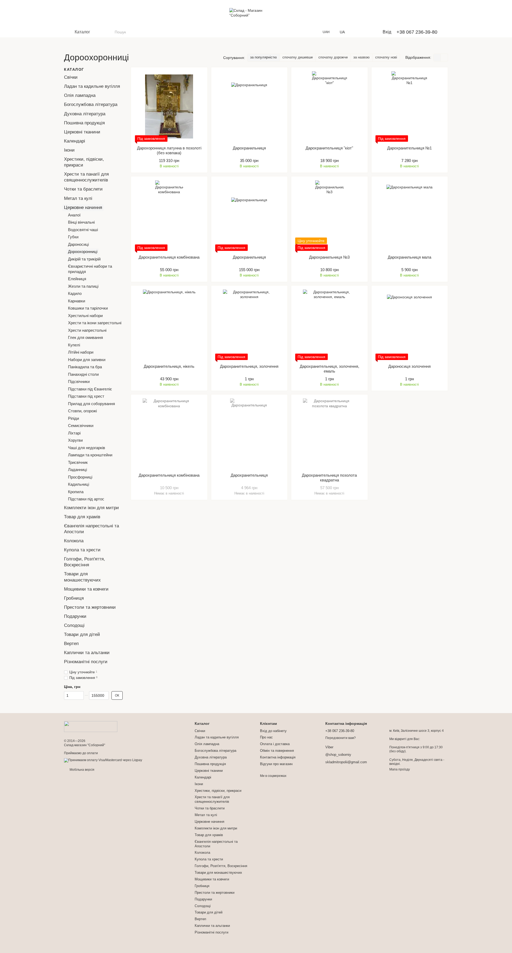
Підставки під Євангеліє (90, 388)
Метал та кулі (78, 198)
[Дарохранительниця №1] (409, 106)
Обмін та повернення (277, 751)
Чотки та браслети (83, 189)
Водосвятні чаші (83, 229)
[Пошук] (110, 32)
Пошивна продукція (84, 122)
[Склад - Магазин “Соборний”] (90, 726)
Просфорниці (80, 476)
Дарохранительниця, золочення (249, 366)
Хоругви (75, 440)
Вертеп (71, 643)
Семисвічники (80, 425)
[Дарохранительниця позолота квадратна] (329, 433)
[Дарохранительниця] (249, 433)
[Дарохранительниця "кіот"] (329, 106)
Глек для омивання (85, 337)
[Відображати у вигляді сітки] (437, 57)
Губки (73, 237)
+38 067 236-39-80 (417, 32)
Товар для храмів (82, 516)
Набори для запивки (86, 359)
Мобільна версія (81, 770)
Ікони (69, 150)
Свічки (71, 77)
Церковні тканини (82, 132)
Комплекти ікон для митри (91, 507)
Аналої (74, 214)
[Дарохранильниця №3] (329, 215)
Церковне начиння (83, 207)
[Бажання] (357, 32)
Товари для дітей (82, 634)
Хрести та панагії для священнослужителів (212, 799)
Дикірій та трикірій (84, 258)
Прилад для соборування (91, 403)
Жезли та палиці (83, 286)
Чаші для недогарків (86, 447)
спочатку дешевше (297, 57)
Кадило (75, 293)
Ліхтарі (74, 432)
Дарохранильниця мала (409, 257)
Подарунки (75, 616)
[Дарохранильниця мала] (409, 215)
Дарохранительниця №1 (409, 148)
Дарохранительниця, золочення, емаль (329, 368)
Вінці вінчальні (81, 222)
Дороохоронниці (82, 251)
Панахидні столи (83, 374)
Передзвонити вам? (340, 738)
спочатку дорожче (333, 57)
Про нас (266, 737)
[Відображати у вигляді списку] (444, 57)
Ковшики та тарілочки (88, 308)
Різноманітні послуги (85, 661)
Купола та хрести (82, 549)
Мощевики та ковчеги (86, 588)
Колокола (73, 540)
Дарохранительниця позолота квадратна (329, 477)
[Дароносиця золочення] (409, 325)
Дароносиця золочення (409, 366)
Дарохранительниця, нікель (169, 366)
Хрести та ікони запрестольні (94, 323)
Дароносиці (78, 244)
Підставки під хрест (86, 396)
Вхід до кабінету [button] (273, 731)
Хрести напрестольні (87, 330)
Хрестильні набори (85, 315)
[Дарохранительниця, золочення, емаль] (329, 325)
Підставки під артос (86, 499)
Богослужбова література (90, 104)
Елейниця (77, 278)
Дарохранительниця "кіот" (329, 148)
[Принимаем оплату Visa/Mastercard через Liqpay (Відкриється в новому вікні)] (103, 760)
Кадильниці (78, 484)
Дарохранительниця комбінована (169, 257)
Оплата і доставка (275, 744)
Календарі (74, 141)
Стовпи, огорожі (82, 411)
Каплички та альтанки (87, 652)
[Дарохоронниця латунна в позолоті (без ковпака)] (169, 106)
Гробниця (74, 598)
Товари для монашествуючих (218, 873)
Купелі (74, 344)
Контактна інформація (277, 757)
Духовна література (84, 113)
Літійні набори (80, 352)
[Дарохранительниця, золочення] (249, 325)
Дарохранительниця (249, 475)
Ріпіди (73, 418)
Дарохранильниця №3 (329, 257)
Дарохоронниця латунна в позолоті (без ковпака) (169, 150)
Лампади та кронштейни (90, 455)
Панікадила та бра (85, 367)
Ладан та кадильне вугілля (92, 86)
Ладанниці (77, 469)
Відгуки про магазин (276, 764)
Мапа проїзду (399, 769)
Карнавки (76, 300)
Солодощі (74, 625)
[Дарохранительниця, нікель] (169, 325)
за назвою (361, 57)
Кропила (75, 491)
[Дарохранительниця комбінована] (169, 215)
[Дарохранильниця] (249, 106)
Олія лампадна (79, 95)
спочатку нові (386, 57)
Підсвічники (79, 381)
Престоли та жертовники (90, 607)
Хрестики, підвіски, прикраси (218, 791)
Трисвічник (78, 462)
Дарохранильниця (249, 148)
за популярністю (263, 57)
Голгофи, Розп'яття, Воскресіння (221, 866)
